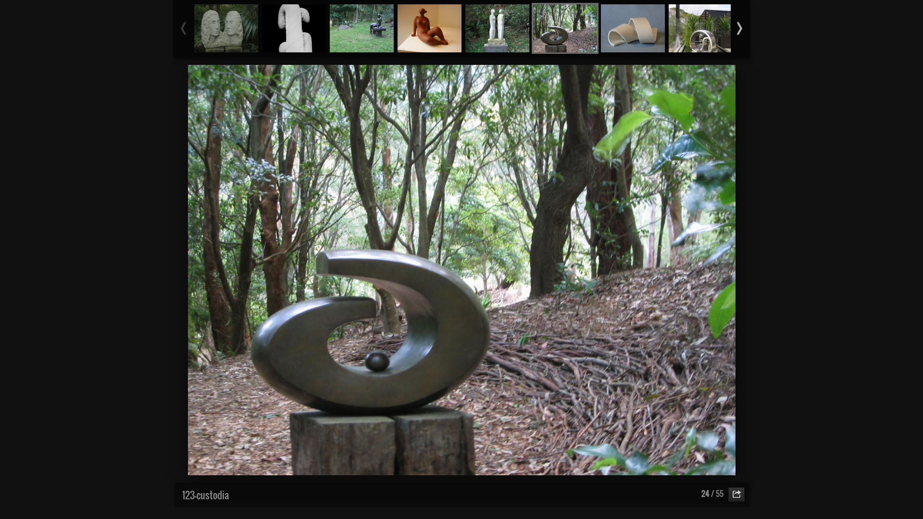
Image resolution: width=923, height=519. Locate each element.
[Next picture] (543, 77)
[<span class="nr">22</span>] (429, 28)
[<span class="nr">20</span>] (294, 28)
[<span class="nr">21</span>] (361, 28)
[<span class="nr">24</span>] (565, 28)
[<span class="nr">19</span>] (226, 28)
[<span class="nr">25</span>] (632, 28)
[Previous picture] (380, 77)
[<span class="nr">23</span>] (497, 28)
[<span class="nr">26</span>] (700, 28)
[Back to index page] (409, 77)
